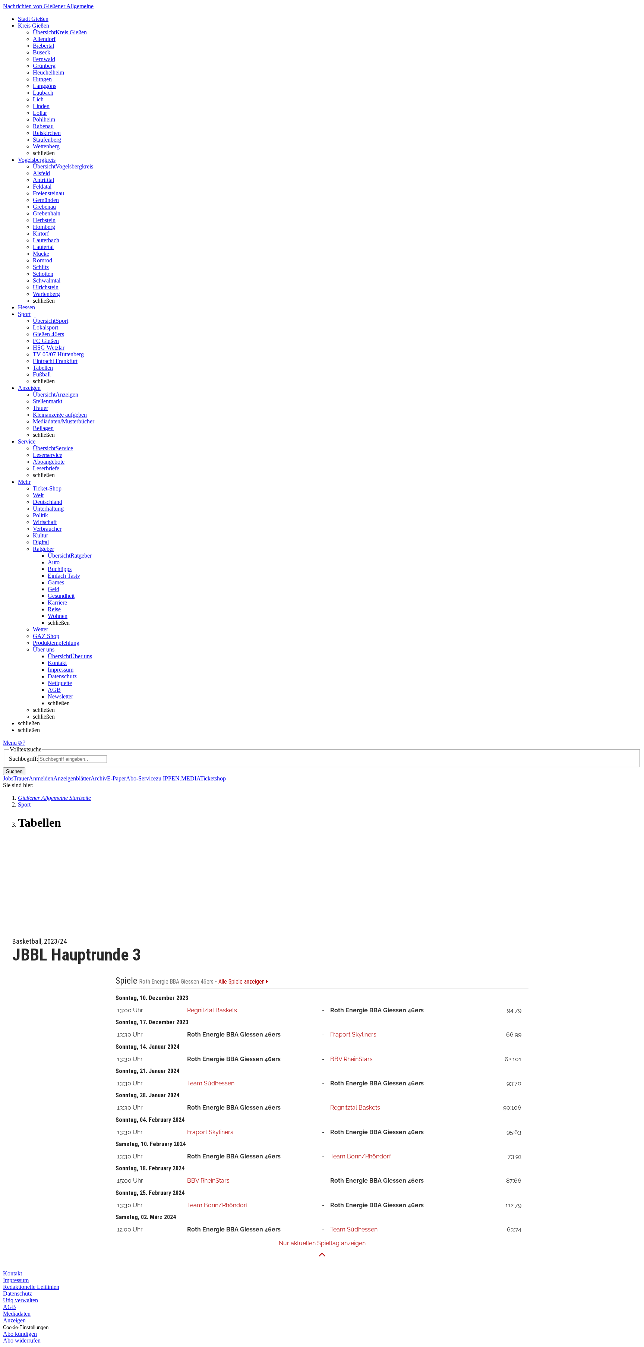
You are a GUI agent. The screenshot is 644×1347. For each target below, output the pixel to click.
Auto (54, 562)
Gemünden (46, 200)
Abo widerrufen (22, 1340)
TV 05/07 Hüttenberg (58, 354)
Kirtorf (41, 233)
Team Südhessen (210, 1083)
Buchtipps (60, 569)
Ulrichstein (46, 287)
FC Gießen (46, 341)
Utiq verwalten (20, 1300)
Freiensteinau (48, 193)
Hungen (42, 79)
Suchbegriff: (23, 758)
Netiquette (60, 683)
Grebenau (44, 207)
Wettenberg (46, 146)
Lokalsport (45, 327)
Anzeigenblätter (72, 778)
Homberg (44, 227)
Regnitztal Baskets (212, 1010)
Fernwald (44, 59)
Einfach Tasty (64, 575)
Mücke (41, 253)
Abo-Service (141, 778)
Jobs (8, 778)
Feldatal (42, 186)
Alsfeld (41, 173)
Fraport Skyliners (353, 1034)
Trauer (40, 408)
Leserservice (47, 455)
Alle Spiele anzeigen (242, 981)
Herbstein (44, 220)
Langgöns (44, 86)
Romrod (42, 260)
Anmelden (41, 778)
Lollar (40, 113)
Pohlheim (44, 119)
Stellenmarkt (47, 401)
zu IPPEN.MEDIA (178, 778)
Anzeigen (14, 1320)
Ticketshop (213, 778)
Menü (10, 742)
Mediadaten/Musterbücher (63, 421)
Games (56, 582)
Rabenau (43, 126)
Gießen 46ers (48, 334)
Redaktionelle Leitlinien (31, 1287)
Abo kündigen (20, 1334)
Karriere (57, 602)
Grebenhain (46, 213)
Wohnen (57, 616)
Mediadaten (17, 1313)
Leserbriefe (46, 468)
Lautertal (43, 247)
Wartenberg (46, 294)
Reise (54, 609)
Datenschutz (62, 676)
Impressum (60, 669)
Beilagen (43, 428)
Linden (41, 106)
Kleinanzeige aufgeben (60, 414)
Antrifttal (43, 180)
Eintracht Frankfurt (55, 361)
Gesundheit (61, 596)
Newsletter (60, 696)
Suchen (14, 771)
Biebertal (43, 45)
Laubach (43, 92)
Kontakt (57, 663)
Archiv (99, 778)
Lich (38, 99)
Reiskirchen (47, 133)
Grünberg (44, 66)
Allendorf (44, 39)
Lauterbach (46, 240)
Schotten (43, 274)
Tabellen (43, 368)
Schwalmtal (46, 280)
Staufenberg (47, 139)
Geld (53, 589)
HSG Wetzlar (48, 347)
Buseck (41, 52)
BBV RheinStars (351, 1059)
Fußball (42, 374)
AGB (54, 690)
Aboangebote (48, 461)
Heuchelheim (48, 72)
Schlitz (41, 267)
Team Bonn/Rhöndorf (360, 1156)
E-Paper (116, 778)
